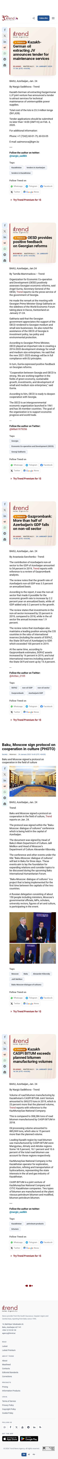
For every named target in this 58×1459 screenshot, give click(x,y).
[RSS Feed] (40, 1427)
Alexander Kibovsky (41, 974)
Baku (26, 974)
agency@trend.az (8, 1333)
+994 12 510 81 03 (9, 1330)
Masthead (6, 1364)
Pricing (5, 1387)
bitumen (15, 1229)
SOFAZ (14, 688)
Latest (5, 1346)
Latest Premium (9, 1350)
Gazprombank (17, 693)
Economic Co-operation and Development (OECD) (32, 446)
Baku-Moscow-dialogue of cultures (26, 985)
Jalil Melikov (16, 979)
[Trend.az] (10, 18)
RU (34, 1454)
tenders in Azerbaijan (36, 167)
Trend (19, 291)
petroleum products (35, 1224)
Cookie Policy (7, 1413)
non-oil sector (44, 688)
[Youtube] (22, 1427)
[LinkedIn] (34, 1427)
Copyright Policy (9, 1409)
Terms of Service (9, 1401)
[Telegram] (28, 1427)
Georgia (14, 441)
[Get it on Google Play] (29, 1438)
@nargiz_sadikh (18, 155)
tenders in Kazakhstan (21, 173)
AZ (29, 1454)
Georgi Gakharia (18, 452)
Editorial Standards (10, 1372)
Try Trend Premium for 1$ (27, 199)
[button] (4, 29)
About (4, 1361)
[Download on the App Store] (10, 1438)
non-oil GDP (27, 688)
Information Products (11, 1391)
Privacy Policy (8, 1405)
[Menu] (53, 18)
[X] (16, 1427)
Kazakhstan (16, 167)
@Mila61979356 (18, 429)
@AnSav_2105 (17, 676)
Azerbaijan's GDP (36, 693)
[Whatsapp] (4, 1427)
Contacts (6, 1368)
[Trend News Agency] (9, 1308)
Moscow (14, 974)
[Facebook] (10, 1427)
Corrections (7, 1376)
